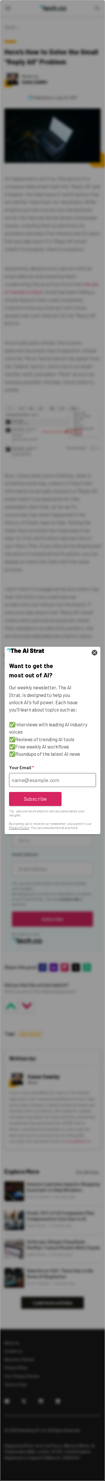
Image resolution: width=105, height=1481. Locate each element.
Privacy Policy (19, 828)
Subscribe (35, 799)
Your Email (21, 767)
